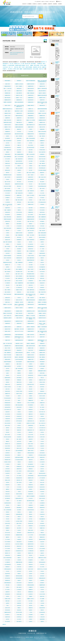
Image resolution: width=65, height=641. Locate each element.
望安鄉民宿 (50, 19)
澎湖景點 (55, 4)
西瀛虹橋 (4, 65)
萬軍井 (23, 67)
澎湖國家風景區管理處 (27, 68)
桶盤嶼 (31, 65)
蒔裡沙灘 (16, 67)
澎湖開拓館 (39, 63)
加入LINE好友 (52, 637)
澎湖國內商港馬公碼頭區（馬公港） (22, 65)
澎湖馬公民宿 (36, 19)
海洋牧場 (43, 61)
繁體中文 (58, 1)
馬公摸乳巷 (10, 68)
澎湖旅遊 (34, 4)
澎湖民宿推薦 (16, 19)
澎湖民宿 (7, 3)
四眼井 (44, 63)
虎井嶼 (41, 65)
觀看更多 (4, 624)
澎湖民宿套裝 (21, 19)
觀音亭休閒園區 (29, 67)
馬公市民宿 (46, 19)
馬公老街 (11, 63)
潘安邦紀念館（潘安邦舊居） (30, 63)
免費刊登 (43, 1)
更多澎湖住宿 (55, 147)
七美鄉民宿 (24, 21)
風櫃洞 (21, 68)
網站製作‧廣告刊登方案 (50, 1)
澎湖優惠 (45, 4)
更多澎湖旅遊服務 (56, 224)
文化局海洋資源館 (10, 65)
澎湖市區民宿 (41, 19)
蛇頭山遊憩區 (35, 68)
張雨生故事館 (36, 65)
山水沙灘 (22, 63)
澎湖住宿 (24, 4)
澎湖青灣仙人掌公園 (37, 67)
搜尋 (41, 16)
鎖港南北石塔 (17, 63)
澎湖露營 (29, 4)
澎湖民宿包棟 (27, 19)
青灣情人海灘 (16, 68)
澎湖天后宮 (41, 68)
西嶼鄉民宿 (19, 21)
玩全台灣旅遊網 (37, 1)
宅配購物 (60, 4)
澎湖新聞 (50, 4)
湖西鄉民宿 (15, 21)
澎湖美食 (40, 4)
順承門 (20, 67)
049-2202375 (46, 637)
